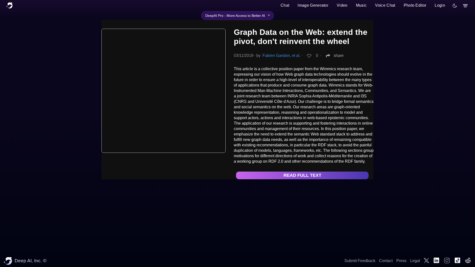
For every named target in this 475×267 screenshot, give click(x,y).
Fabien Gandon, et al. (281, 55)
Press (401, 261)
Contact (386, 261)
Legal (415, 261)
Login (440, 5)
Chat (285, 5)
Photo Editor (415, 5)
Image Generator (313, 5)
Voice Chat (385, 5)
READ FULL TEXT (302, 175)
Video (342, 5)
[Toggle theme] (455, 6)
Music (361, 5)
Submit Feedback (359, 261)
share (339, 55)
